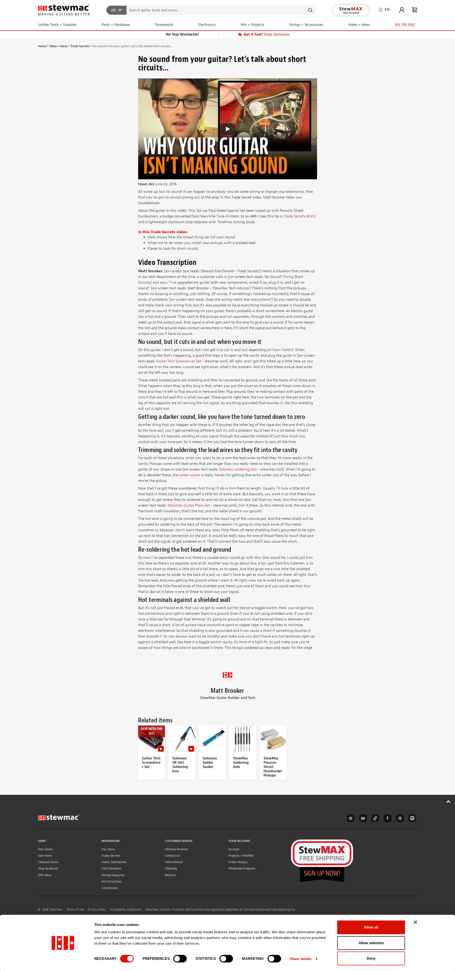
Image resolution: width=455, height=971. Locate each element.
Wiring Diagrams (112, 875)
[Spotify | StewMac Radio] (411, 819)
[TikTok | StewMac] (374, 819)
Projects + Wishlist (241, 856)
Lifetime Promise (176, 849)
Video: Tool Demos (113, 862)
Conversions (109, 888)
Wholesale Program (241, 868)
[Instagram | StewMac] (350, 819)
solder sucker (189, 475)
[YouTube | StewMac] (362, 819)
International (173, 862)
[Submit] (310, 10)
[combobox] (211, 9)
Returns (170, 875)
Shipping (171, 868)
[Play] (227, 129)
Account (233, 849)
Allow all (371, 927)
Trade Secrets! (80, 46)
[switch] (180, 958)
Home (42, 46)
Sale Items (45, 856)
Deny (371, 958)
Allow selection (371, 943)
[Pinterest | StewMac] (399, 819)
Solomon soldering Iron (238, 469)
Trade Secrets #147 (299, 216)
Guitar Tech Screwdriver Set (178, 361)
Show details (300, 959)
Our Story (108, 849)
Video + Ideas (58, 46)
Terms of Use (75, 909)
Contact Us (172, 856)
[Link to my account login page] (402, 10)
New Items (45, 849)
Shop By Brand (48, 868)
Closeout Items (48, 862)
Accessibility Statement (125, 909)
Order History (237, 862)
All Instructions (111, 881)
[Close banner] (415, 922)
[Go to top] (448, 801)
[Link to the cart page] (414, 10)
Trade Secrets (110, 856)
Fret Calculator (111, 868)
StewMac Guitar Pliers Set (189, 505)
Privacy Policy (97, 909)
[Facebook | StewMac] (386, 819)
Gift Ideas (44, 875)
